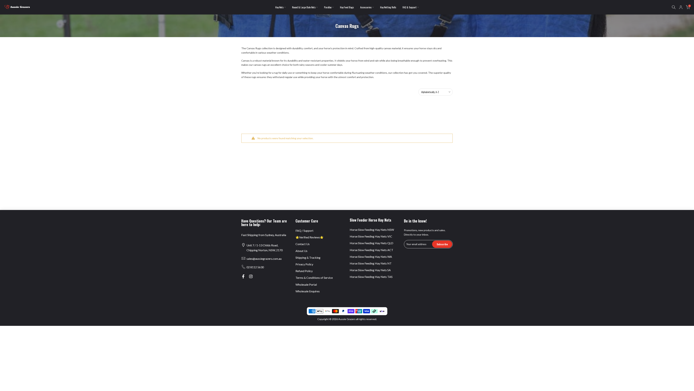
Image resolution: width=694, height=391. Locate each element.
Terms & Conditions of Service (314, 277)
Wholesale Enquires (307, 291)
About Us (301, 251)
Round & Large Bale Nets (304, 7)
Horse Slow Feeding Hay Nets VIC (371, 236)
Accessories (366, 7)
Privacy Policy (304, 264)
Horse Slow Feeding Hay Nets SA (370, 270)
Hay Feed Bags (347, 7)
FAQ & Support (409, 7)
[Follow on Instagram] (251, 276)
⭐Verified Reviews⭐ (309, 237)
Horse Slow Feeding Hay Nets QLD (371, 243)
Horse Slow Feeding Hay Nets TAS (371, 276)
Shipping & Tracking (307, 257)
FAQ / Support (304, 230)
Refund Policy (304, 271)
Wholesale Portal (306, 284)
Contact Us (302, 244)
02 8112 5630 (255, 267)
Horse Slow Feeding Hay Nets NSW (372, 229)
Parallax (327, 7)
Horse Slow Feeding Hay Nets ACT (371, 250)
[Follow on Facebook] (243, 276)
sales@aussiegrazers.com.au (264, 258)
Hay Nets (279, 7)
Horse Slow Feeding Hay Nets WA (371, 256)
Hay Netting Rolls (388, 7)
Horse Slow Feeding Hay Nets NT (371, 263)
